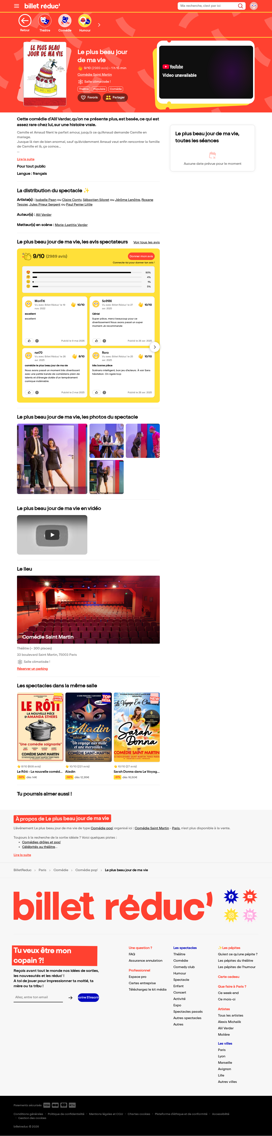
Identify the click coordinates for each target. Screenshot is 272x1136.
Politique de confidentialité (66, 1114)
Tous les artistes (230, 1016)
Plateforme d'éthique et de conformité (181, 1114)
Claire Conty (71, 200)
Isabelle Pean (45, 200)
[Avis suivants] (155, 347)
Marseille (225, 1063)
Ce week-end (228, 993)
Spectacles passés (188, 1012)
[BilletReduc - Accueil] (42, 6)
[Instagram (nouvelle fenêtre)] (231, 915)
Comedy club (184, 967)
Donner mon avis (141, 256)
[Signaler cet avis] (37, 341)
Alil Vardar (43, 215)
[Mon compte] (253, 6)
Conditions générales (28, 1114)
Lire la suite (25, 159)
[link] (51, 301)
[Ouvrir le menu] (18, 6)
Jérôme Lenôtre (127, 200)
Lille (221, 1076)
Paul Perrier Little (79, 205)
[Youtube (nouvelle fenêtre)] (249, 896)
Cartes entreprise (142, 983)
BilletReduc (22, 870)
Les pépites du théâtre (235, 961)
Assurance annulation (145, 961)
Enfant (178, 986)
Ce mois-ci (226, 999)
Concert (179, 993)
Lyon (221, 1056)
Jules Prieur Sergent (44, 205)
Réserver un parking (32, 669)
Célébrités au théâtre (38, 847)
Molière (224, 1035)
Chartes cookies (139, 1114)
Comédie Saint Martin (95, 75)
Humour (179, 973)
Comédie (61, 870)
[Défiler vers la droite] (99, 25)
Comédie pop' (102, 828)
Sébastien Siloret (96, 200)
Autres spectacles (187, 1018)
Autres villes (227, 1082)
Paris (176, 828)
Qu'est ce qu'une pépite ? (238, 954)
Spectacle (181, 980)
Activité (179, 999)
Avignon (224, 1069)
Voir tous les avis (146, 242)
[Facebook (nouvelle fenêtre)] (231, 896)
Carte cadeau (228, 977)
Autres (178, 1024)
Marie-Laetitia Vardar (71, 225)
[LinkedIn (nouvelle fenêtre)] (249, 915)
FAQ (132, 954)
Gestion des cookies (32, 1118)
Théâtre (179, 954)
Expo (177, 1005)
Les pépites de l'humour (236, 967)
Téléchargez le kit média (148, 990)
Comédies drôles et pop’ (41, 842)
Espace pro (137, 977)
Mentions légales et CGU (106, 1114)
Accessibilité (220, 1114)
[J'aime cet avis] (29, 340)
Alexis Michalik (229, 1022)
